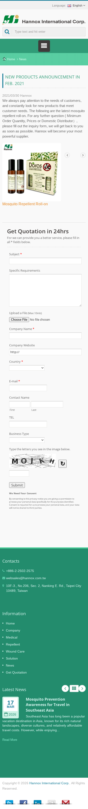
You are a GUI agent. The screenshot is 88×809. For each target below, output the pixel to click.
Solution (12, 658)
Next (82, 688)
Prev (65, 688)
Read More (9, 740)
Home (11, 59)
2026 (12, 714)
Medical (11, 637)
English (77, 5)
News (23, 59)
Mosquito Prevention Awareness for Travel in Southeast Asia (48, 705)
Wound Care (15, 651)
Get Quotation (16, 672)
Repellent (13, 644)
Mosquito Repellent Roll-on (25, 204)
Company (13, 630)
